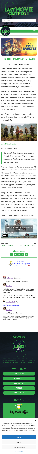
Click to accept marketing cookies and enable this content (19, 228)
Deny (19, 442)
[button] (35, 420)
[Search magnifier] (34, 20)
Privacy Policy (19, 451)
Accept (19, 437)
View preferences (19, 447)
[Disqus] (19, 298)
